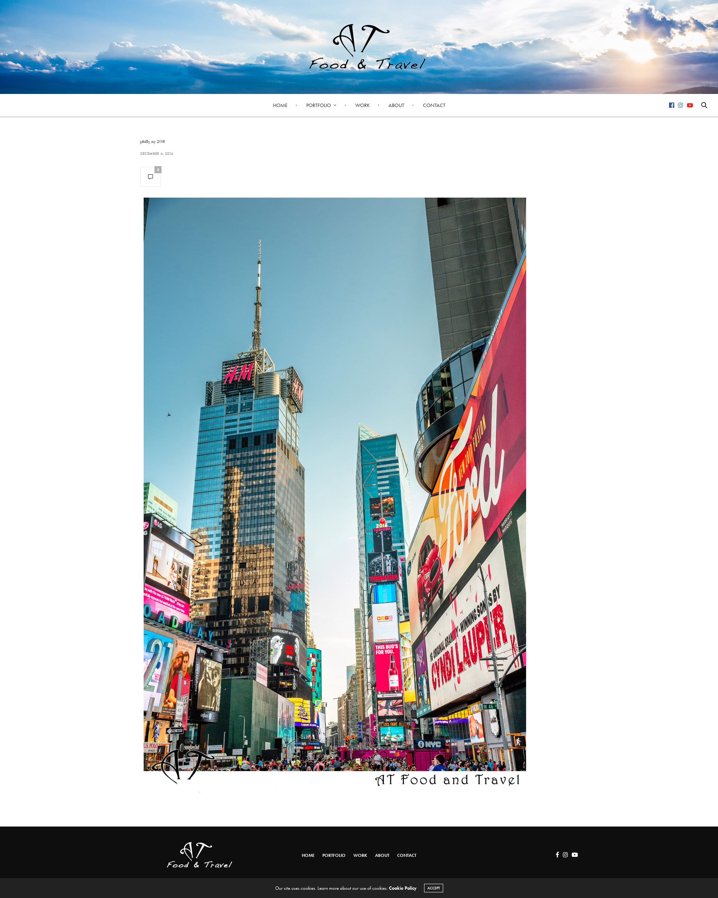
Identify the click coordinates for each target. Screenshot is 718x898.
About (396, 105)
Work (362, 105)
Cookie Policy (403, 888)
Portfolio (318, 105)
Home (280, 105)
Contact (434, 105)
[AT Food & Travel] (359, 47)
